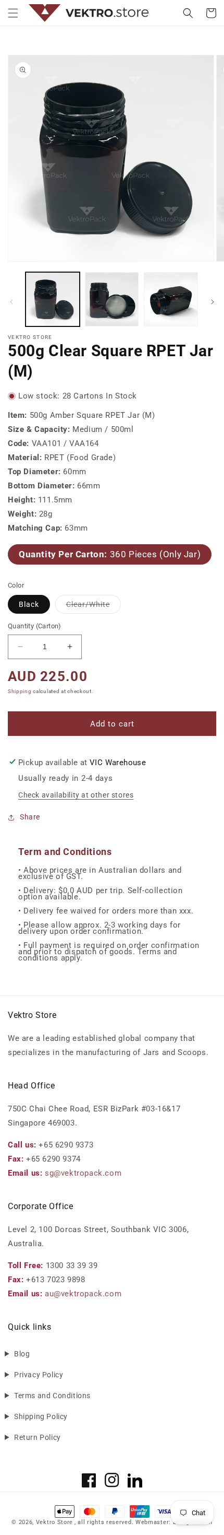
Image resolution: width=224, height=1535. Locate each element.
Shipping (20, 691)
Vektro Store (54, 1522)
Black (29, 604)
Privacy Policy (38, 1374)
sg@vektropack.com (83, 1173)
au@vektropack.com (83, 1293)
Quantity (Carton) (34, 626)
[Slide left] (11, 301)
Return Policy (37, 1437)
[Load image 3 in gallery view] (171, 299)
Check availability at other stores (75, 795)
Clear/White (93, 607)
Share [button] (30, 817)
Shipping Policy (41, 1416)
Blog (22, 1354)
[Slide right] (212, 301)
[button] (13, 13)
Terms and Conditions (52, 1395)
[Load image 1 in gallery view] (53, 299)
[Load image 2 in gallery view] (112, 299)
